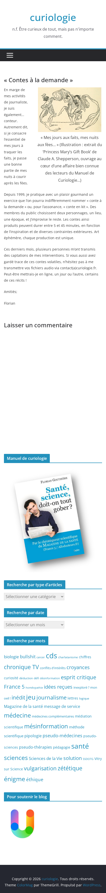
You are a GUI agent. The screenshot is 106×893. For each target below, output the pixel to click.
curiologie (53, 17)
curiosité (11, 678)
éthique (34, 779)
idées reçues (58, 686)
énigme (14, 779)
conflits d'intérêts (53, 668)
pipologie (33, 735)
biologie (11, 657)
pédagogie (61, 747)
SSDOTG (88, 759)
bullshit (27, 657)
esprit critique (78, 677)
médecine (17, 715)
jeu (30, 697)
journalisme (51, 697)
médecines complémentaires (53, 716)
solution (72, 758)
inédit (18, 697)
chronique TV (21, 667)
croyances (78, 667)
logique (84, 698)
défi (36, 678)
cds (51, 655)
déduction (26, 678)
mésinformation (46, 726)
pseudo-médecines (62, 735)
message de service (62, 706)
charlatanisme (68, 657)
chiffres (85, 657)
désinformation (50, 678)
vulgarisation (40, 768)
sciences (16, 757)
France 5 (14, 686)
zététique (70, 768)
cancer (40, 657)
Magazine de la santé (23, 706)
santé (80, 746)
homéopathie (34, 687)
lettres (73, 698)
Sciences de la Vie (45, 758)
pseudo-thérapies (35, 747)
